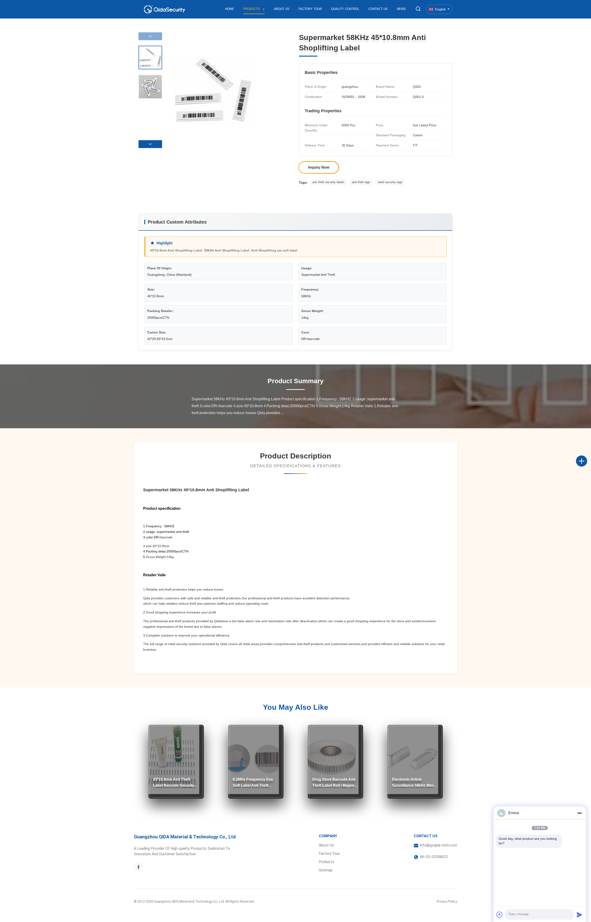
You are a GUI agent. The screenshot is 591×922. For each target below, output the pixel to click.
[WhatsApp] (586, 476)
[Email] (586, 466)
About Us (281, 9)
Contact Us (378, 9)
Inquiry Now (318, 167)
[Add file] (499, 915)
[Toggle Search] (418, 9)
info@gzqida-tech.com (438, 845)
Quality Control (345, 9)
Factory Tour (310, 9)
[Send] (579, 915)
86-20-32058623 (434, 857)
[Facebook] (586, 456)
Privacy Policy (447, 901)
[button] (150, 144)
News (401, 9)
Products (252, 9)
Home (229, 9)
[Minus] (579, 813)
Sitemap (325, 870)
